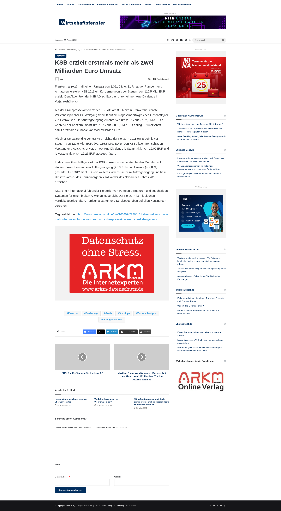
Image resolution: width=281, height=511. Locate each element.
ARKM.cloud (130, 506)
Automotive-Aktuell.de (187, 249)
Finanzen (73, 313)
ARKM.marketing (170, 13)
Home (60, 4)
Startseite (61, 49)
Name (58, 464)
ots (61, 79)
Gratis (108, 313)
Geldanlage (92, 313)
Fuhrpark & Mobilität (107, 4)
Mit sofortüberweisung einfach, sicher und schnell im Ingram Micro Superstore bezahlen (151, 402)
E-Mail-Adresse (62, 477)
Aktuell (70, 4)
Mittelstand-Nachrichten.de (189, 115)
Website (117, 477)
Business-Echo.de (185, 150)
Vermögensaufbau (112, 319)
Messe (148, 4)
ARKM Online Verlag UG (105, 506)
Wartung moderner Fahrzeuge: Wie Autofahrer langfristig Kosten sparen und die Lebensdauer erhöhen (199, 261)
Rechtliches (161, 4)
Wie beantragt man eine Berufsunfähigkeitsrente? (200, 124)
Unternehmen (84, 4)
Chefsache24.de (184, 324)
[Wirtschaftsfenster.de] (82, 23)
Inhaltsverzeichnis (182, 4)
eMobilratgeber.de (185, 290)
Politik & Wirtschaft (131, 4)
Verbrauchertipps (146, 313)
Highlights (78, 49)
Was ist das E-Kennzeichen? (190, 306)
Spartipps (124, 313)
